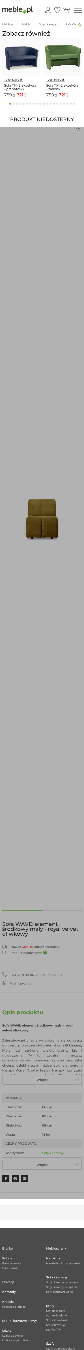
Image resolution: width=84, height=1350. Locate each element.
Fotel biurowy (11, 1263)
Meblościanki (56, 1248)
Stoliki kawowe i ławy (19, 1321)
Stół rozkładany (56, 1315)
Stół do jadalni (55, 1310)
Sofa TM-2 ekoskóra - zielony (62, 87)
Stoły (50, 1306)
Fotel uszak (9, 1268)
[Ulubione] (57, 10)
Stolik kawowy (56, 1325)
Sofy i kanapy (53, 1153)
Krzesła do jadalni (14, 1306)
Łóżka (6, 1331)
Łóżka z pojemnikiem (16, 1340)
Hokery (8, 1282)
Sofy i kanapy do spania (62, 1287)
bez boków (51, 1162)
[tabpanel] (21, 68)
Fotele (7, 1258)
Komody (9, 1292)
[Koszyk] (67, 10)
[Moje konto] (48, 10)
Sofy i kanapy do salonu (62, 1282)
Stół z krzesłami (56, 1320)
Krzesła (8, 1302)
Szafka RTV (53, 1329)
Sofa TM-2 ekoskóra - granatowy (20, 87)
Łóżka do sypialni (13, 1335)
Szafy (50, 1343)
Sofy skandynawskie (59, 1291)
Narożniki (53, 1258)
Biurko (7, 1248)
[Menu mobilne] (78, 10)
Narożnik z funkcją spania (63, 1263)
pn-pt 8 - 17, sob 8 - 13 (36, 975)
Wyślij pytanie (20, 983)
